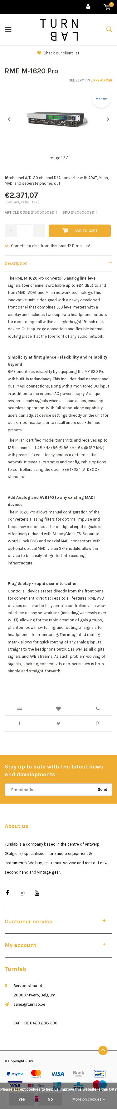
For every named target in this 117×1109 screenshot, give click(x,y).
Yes (21, 1099)
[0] (107, 7)
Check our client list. (61, 53)
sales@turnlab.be (29, 1004)
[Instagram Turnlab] (22, 893)
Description (16, 263)
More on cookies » (88, 1099)
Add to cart (86, 231)
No (50, 1099)
